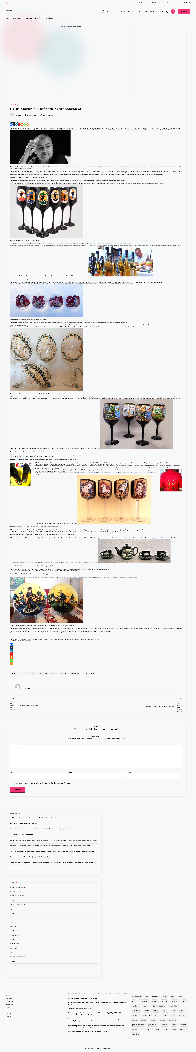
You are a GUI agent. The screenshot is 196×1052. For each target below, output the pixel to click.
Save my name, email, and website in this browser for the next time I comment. (43, 783)
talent (93, 673)
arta (20, 673)
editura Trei (173, 1006)
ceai (133, 1001)
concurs (164, 1001)
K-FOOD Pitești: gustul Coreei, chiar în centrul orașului (24, 823)
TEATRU (12, 961)
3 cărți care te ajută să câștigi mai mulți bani (21, 834)
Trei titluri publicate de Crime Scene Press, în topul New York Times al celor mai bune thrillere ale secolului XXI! (39, 817)
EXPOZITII (13, 917)
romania (156, 1029)
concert (154, 1001)
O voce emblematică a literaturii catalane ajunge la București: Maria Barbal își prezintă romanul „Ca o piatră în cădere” (41, 829)
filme (181, 1010)
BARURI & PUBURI (15, 891)
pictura (162, 1020)
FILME (12, 922)
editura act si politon (158, 1006)
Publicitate (8, 1016)
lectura (164, 1015)
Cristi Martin (43, 673)
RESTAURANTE (14, 943)
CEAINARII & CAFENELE (17, 896)
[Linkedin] (16, 124)
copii (184, 1001)
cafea (164, 996)
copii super (136, 1006)
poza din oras (152, 1025)
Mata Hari (182, 1015)
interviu (54, 673)
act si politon (136, 996)
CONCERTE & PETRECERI (17, 904)
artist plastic (30, 673)
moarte (134, 1020)
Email (71, 772)
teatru (174, 1029)
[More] (27, 124)
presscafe (184, 1025)
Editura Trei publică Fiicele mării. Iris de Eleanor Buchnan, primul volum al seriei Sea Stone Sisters (35, 868)
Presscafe (26, 685)
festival (165, 1010)
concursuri (174, 1001)
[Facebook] (11, 124)
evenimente (136, 1010)
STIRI (7, 995)
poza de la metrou (138, 1025)
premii (174, 1025)
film (173, 1010)
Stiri (11, 952)
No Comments (48, 115)
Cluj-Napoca (143, 1001)
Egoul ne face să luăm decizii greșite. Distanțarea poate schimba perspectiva (29, 856)
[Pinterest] (19, 124)
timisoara (183, 1029)
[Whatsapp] (24, 124)
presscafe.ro (150, 129)
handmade (146, 1015)
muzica (143, 1020)
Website (129, 772)
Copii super (12, 909)
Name (12, 772)
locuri (172, 1015)
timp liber (135, 1034)
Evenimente (13, 913)
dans (145, 1006)
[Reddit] (22, 124)
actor (13, 673)
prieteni (147, 1029)
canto (172, 996)
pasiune (63, 673)
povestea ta (172, 1020)
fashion (155, 1010)
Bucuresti (155, 996)
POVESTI (12, 939)
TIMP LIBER (13, 965)
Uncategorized (13, 970)
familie (146, 1010)
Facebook (39, 632)
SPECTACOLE (14, 948)
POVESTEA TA (14, 935)
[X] (14, 124)
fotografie (135, 1015)
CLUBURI (12, 900)
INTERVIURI (14, 104)
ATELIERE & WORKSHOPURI (18, 887)
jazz (156, 1015)
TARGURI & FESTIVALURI (17, 957)
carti (180, 996)
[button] (184, 11)
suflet (85, 673)
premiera (164, 1025)
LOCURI (12, 930)
